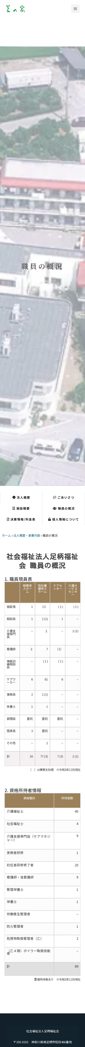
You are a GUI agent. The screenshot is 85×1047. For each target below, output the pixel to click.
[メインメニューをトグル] (75, 9)
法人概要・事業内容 (26, 535)
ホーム (6, 535)
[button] (63, 497)
